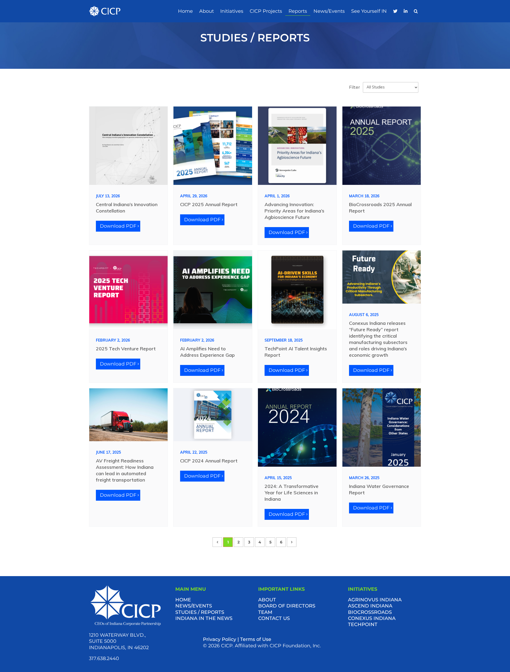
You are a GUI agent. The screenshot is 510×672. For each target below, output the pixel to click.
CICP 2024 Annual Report (208, 461)
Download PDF (118, 226)
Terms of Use (255, 639)
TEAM (265, 612)
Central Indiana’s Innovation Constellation (127, 207)
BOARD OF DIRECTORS (286, 606)
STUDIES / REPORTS (199, 612)
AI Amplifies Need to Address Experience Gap (207, 352)
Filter (354, 87)
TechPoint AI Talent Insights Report (296, 352)
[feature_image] (128, 145)
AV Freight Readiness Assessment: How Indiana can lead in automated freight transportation (125, 470)
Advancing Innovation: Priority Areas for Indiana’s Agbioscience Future (294, 210)
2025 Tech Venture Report (126, 349)
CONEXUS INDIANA (372, 618)
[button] (416, 11)
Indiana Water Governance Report (379, 489)
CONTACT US (274, 618)
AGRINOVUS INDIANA (375, 600)
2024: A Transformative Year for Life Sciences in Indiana (291, 492)
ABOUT (267, 600)
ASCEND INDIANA (370, 606)
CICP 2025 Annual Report (208, 204)
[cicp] (104, 8)
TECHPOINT (362, 624)
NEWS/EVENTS (193, 606)
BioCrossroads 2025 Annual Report (380, 207)
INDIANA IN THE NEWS (203, 618)
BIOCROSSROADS (370, 612)
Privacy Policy (219, 639)
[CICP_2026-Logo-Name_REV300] (125, 586)
